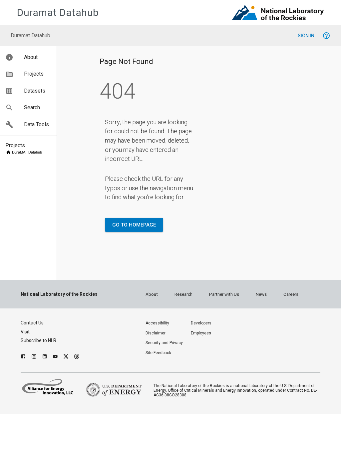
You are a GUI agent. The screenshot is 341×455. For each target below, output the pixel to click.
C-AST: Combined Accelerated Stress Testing (34, 192)
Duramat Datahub (58, 12)
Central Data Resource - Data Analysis (31, 311)
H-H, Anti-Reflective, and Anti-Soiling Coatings (31, 414)
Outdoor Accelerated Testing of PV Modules (30, 177)
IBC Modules (29, 287)
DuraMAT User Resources (25, 450)
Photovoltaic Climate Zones (31, 356)
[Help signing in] (326, 35)
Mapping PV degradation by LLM (31, 322)
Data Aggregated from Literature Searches (32, 367)
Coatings (20, 376)
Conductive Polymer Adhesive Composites (33, 295)
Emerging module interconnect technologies (33, 206)
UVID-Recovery (32, 260)
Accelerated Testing (29, 157)
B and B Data (23, 305)
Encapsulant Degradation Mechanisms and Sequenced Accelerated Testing (33, 240)
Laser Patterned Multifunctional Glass (32, 398)
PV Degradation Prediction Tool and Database (34, 345)
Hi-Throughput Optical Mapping (32, 163)
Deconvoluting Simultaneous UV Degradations (33, 219)
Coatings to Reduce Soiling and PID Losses (34, 385)
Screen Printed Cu (34, 255)
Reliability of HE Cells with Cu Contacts (31, 277)
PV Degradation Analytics (32, 334)
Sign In (306, 35)
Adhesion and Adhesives (24, 266)
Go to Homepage (134, 225)
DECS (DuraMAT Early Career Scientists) (31, 441)
